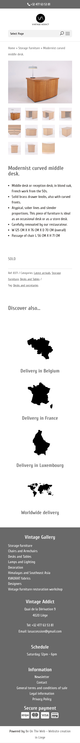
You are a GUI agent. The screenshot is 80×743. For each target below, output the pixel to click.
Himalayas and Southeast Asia (29, 573)
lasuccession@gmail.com (45, 631)
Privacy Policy (41, 699)
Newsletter (42, 677)
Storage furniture (29, 48)
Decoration (15, 567)
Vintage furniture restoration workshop (35, 589)
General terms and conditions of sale (42, 688)
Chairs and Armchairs (23, 551)
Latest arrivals (42, 273)
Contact (42, 682)
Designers (15, 584)
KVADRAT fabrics (19, 578)
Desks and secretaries (25, 285)
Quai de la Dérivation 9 (40, 609)
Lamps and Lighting (21, 562)
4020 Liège (40, 615)
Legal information (42, 694)
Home (11, 48)
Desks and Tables (30, 279)
